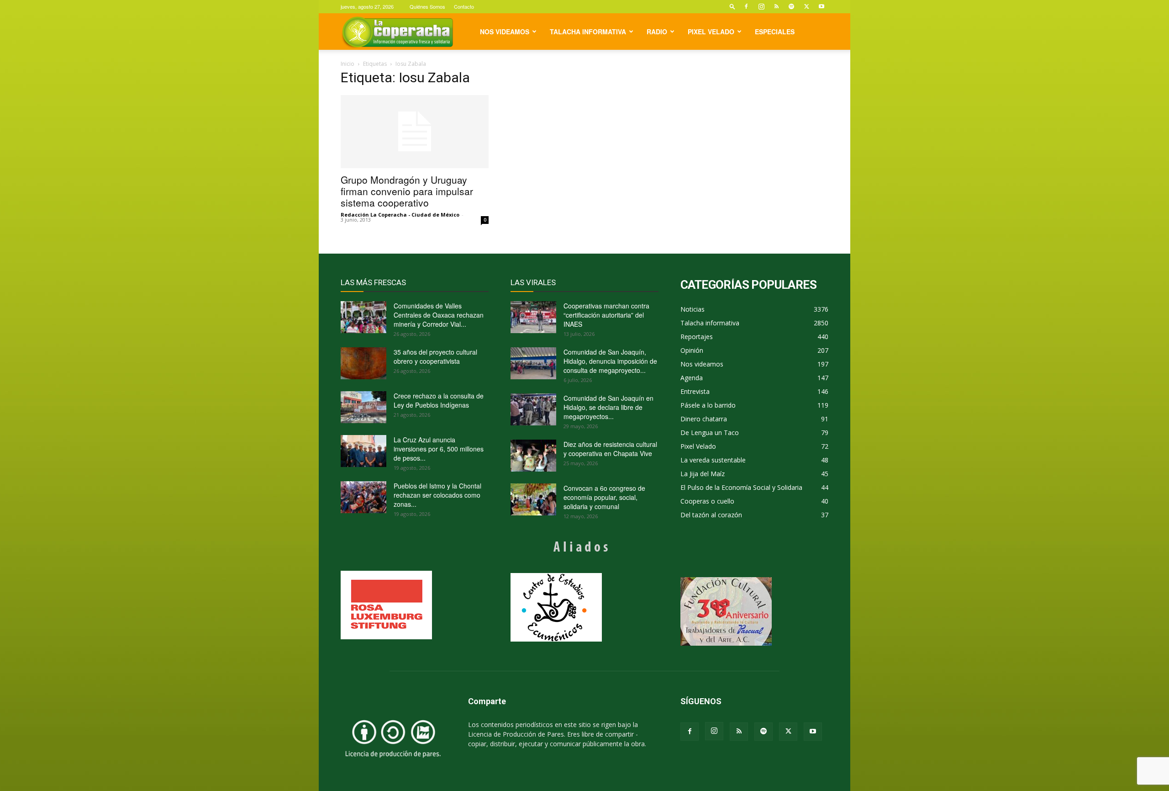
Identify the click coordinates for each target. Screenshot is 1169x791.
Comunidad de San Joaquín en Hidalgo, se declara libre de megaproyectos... (608, 407)
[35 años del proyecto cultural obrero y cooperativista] (363, 363)
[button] (732, 6)
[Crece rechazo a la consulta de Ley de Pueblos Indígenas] (363, 407)
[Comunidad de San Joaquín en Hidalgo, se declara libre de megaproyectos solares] (533, 409)
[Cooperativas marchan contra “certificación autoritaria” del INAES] (533, 317)
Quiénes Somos (427, 6)
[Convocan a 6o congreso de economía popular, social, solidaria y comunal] (533, 499)
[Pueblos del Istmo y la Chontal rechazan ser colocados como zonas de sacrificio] (363, 497)
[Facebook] (746, 6)
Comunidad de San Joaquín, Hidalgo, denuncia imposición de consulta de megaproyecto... (610, 361)
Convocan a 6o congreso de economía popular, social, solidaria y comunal (604, 497)
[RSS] (776, 6)
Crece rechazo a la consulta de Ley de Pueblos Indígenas (439, 400)
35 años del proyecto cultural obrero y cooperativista (435, 356)
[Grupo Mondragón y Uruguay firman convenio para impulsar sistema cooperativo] (415, 131)
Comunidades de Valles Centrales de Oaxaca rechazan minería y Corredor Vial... (439, 315)
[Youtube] (821, 6)
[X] (806, 6)
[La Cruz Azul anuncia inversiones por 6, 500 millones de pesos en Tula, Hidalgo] (363, 451)
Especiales (775, 31)
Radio (657, 31)
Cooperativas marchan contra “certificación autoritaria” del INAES (606, 315)
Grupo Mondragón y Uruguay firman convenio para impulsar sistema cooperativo (407, 191)
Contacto (464, 6)
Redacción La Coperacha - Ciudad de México (400, 214)
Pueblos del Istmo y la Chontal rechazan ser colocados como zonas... (437, 495)
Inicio (347, 64)
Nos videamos (504, 31)
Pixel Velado (711, 31)
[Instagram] (761, 6)
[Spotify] (791, 6)
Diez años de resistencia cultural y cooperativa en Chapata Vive (610, 449)
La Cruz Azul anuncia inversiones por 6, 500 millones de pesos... (439, 448)
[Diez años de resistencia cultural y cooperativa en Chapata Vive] (533, 456)
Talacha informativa (588, 31)
